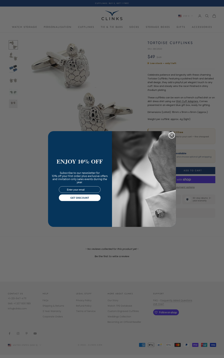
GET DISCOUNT (79, 197)
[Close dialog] (172, 135)
